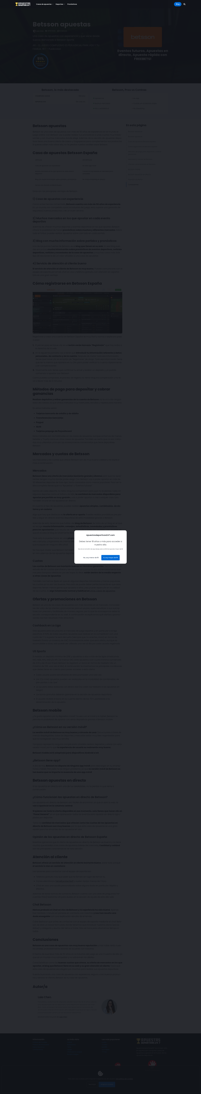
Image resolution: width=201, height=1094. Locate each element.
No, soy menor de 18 (91, 558)
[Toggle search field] (184, 4)
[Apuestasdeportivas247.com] (22, 4)
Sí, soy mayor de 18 (110, 558)
